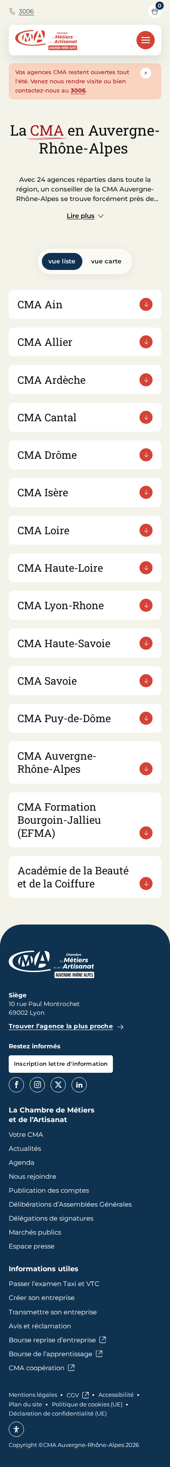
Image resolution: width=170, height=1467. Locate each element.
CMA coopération (37, 1368)
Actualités (25, 1148)
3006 (26, 11)
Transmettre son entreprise (53, 1312)
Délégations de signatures (51, 1218)
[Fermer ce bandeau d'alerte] (145, 73)
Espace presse (31, 1246)
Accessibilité (116, 1394)
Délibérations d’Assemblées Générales (70, 1204)
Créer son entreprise (42, 1297)
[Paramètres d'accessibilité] (16, 1429)
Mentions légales (33, 1394)
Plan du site (25, 1404)
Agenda (21, 1162)
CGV (73, 1395)
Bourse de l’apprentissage (50, 1354)
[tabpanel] (85, 594)
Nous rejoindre (32, 1176)
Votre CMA (26, 1134)
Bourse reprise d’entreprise (52, 1340)
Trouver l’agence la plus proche (61, 1026)
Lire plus (81, 216)
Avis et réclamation (40, 1326)
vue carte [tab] (106, 261)
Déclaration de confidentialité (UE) (58, 1413)
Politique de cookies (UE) (87, 1404)
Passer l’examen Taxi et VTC (54, 1283)
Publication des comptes (49, 1190)
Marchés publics (35, 1232)
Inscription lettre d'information (61, 1063)
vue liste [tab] (62, 261)
